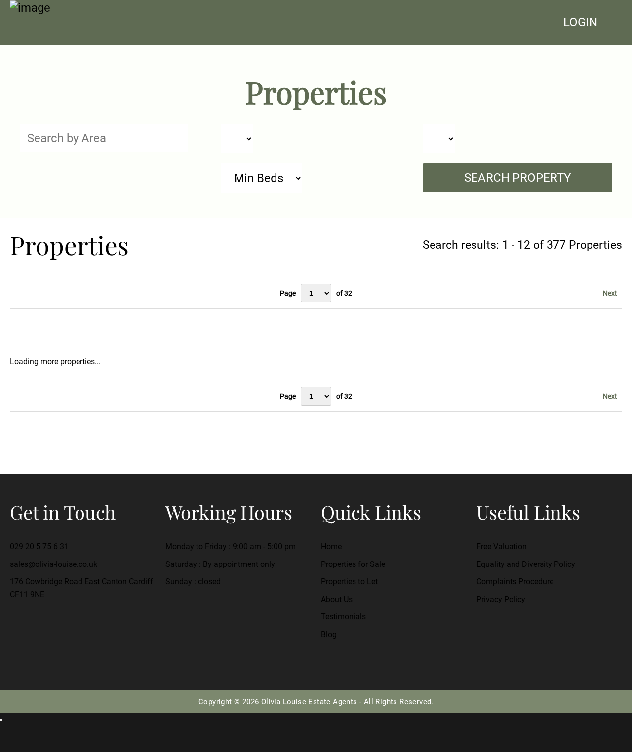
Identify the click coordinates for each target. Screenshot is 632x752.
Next (610, 293)
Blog (329, 634)
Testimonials (343, 616)
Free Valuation (501, 546)
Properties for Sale (353, 564)
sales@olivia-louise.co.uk (53, 564)
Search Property (517, 178)
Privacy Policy (500, 599)
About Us (337, 599)
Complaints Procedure (514, 581)
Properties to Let (349, 581)
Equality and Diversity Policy (525, 564)
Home (331, 546)
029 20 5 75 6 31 (39, 546)
